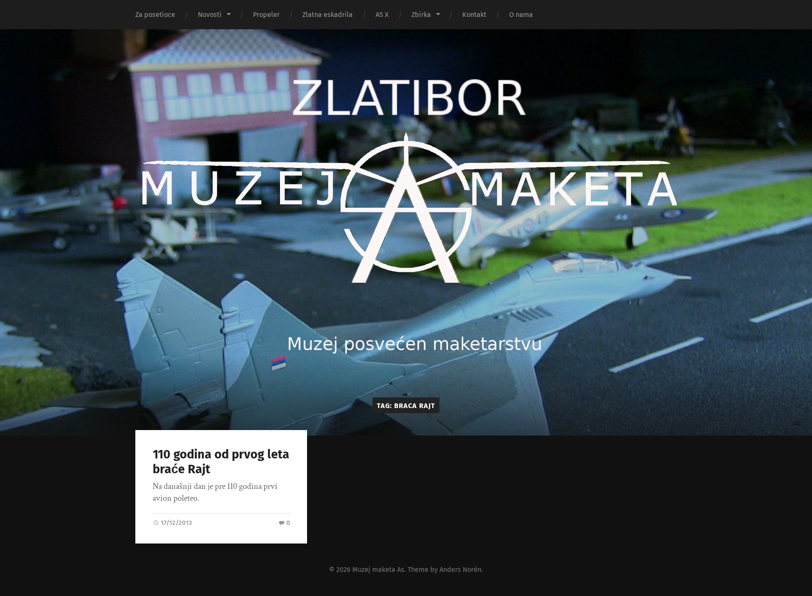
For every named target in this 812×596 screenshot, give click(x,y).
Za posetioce (155, 15)
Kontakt (474, 15)
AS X (382, 15)
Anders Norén (460, 570)
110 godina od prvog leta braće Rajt (221, 462)
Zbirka (421, 15)
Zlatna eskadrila (327, 15)
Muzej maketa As (378, 570)
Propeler (266, 15)
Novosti (210, 15)
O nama (521, 15)
